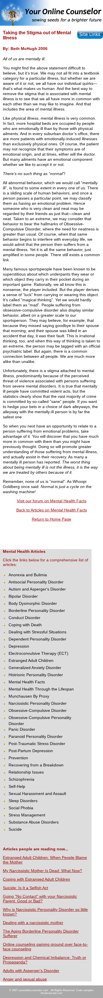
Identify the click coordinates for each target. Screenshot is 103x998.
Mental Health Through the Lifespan (41, 689)
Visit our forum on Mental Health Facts (51, 501)
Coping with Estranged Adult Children (36, 879)
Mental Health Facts (27, 682)
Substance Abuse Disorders (34, 822)
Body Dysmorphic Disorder (33, 603)
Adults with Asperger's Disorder (31, 970)
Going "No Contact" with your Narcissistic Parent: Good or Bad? (40, 898)
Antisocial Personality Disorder (36, 582)
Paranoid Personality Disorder (36, 736)
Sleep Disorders (23, 800)
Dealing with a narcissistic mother (33, 922)
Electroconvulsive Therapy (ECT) (38, 653)
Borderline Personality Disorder (37, 610)
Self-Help (17, 786)
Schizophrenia (21, 779)
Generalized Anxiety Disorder (35, 667)
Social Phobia (21, 808)
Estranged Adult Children (31, 660)
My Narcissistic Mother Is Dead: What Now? (42, 870)
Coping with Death (25, 625)
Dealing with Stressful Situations (37, 632)
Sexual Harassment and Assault (37, 793)
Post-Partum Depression (31, 750)
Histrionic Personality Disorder (36, 674)
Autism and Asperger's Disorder (37, 589)
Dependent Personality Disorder (37, 639)
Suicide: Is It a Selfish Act (25, 887)
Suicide (15, 829)
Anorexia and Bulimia (28, 575)
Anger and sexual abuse (25, 979)
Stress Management (27, 815)
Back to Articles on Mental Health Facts (51, 510)
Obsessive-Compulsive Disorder (38, 710)
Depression (19, 646)
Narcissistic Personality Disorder (38, 703)
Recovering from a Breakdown (36, 765)
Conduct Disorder (24, 617)
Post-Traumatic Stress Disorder (37, 743)
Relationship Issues (26, 772)
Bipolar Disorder (23, 596)
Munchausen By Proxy (29, 696)
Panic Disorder (22, 729)
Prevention (18, 758)
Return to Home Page (51, 519)
